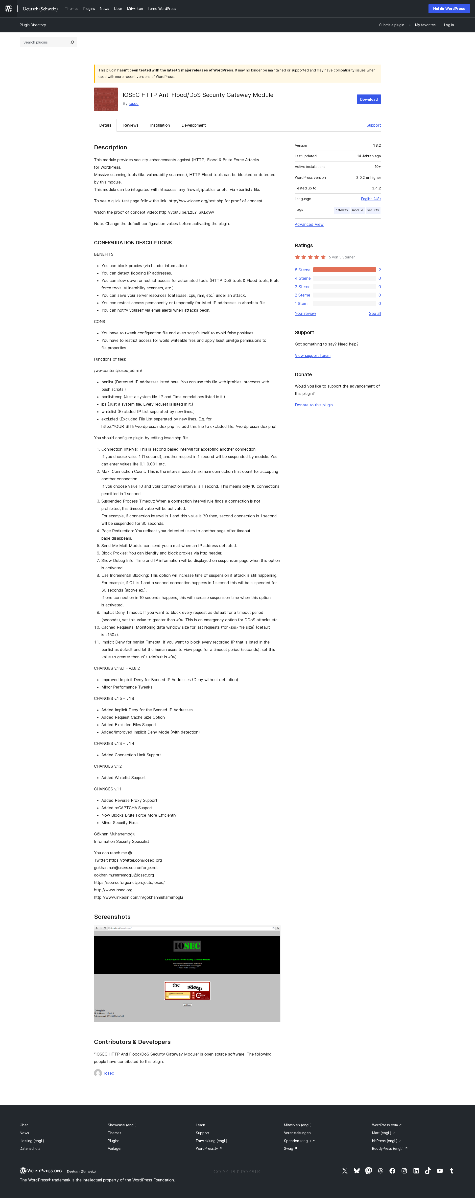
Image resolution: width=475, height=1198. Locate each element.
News (24, 1133)
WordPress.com (387, 1125)
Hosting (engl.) (32, 1141)
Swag (290, 1148)
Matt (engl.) (384, 1133)
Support (374, 125)
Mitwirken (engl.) (298, 1125)
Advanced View (309, 224)
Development (194, 125)
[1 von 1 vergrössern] (273, 932)
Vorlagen (115, 1148)
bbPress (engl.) (387, 1141)
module (357, 210)
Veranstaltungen (297, 1133)
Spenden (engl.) (299, 1141)
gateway (341, 210)
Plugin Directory (33, 25)
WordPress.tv (209, 1148)
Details (105, 125)
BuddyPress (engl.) (390, 1148)
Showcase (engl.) (122, 1125)
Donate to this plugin (314, 404)
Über (24, 1125)
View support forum (313, 355)
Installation (160, 125)
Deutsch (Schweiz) (81, 1171)
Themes (114, 1133)
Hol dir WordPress (449, 8)
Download (369, 99)
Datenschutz (30, 1148)
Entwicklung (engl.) (211, 1141)
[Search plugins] (72, 42)
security (373, 210)
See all (375, 313)
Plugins (113, 1141)
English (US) (371, 199)
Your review (305, 313)
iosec (134, 103)
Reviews (131, 125)
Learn (200, 1125)
